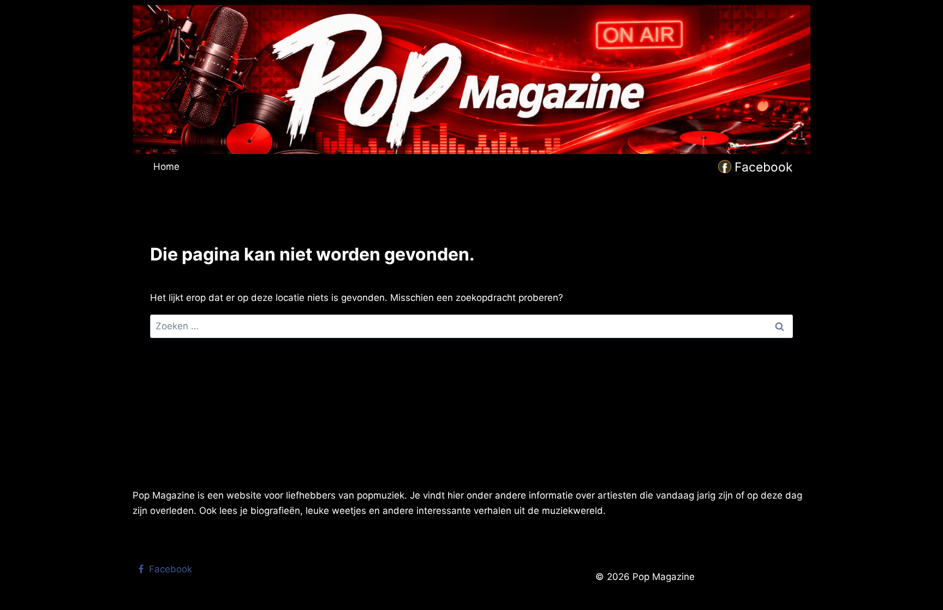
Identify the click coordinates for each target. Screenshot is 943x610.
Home (166, 166)
